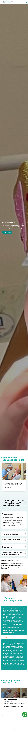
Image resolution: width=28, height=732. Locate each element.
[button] (26, 479)
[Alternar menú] (26, 2)
